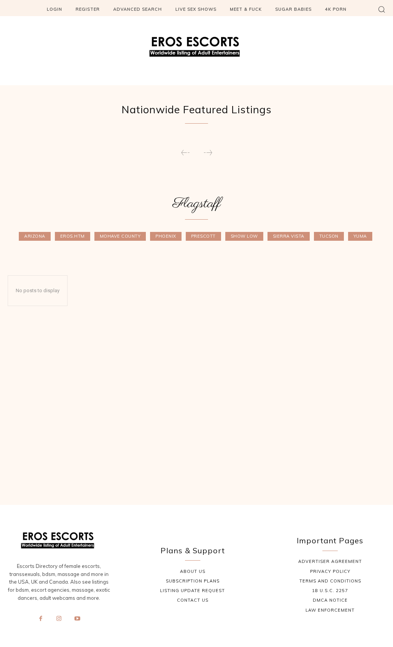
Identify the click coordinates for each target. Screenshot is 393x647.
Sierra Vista (288, 236)
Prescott (203, 236)
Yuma (360, 236)
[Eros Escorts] (196, 48)
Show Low (244, 236)
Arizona (34, 236)
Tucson (329, 236)
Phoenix (165, 236)
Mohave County (120, 236)
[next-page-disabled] (207, 153)
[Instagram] (59, 619)
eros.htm (72, 236)
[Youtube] (77, 619)
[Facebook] (40, 619)
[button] (381, 9)
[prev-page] (185, 153)
